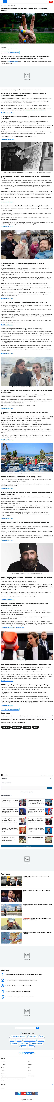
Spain (41, 1036)
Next (29, 1067)
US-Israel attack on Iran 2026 (18, 1036)
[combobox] (27, 1028)
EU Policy (30, 1064)
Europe (5, 5)
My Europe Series (11, 5)
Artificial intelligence (30, 1040)
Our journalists (31, 1076)
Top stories (5, 874)
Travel (29, 1070)
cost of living (6, 727)
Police (12, 1040)
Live (51, 1)
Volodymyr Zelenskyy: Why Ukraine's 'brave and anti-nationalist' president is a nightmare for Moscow (24, 719)
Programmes (4, 1076)
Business (3, 1064)
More (2, 1088)
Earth (2, 1067)
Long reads (27, 727)
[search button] (37, 1028)
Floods (31, 1046)
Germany (41, 1040)
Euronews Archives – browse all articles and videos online (12, 1079)
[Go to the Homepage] (5, 1)
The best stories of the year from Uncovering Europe (13, 722)
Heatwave (14, 1043)
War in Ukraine (16, 727)
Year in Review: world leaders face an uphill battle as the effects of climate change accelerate (22, 715)
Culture (2, 1073)
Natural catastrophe (37, 1043)
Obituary (23, 1046)
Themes (3, 1058)
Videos (29, 1073)
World (29, 1061)
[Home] (1, 5)
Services (3, 1084)
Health (19, 1040)
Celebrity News (24, 1043)
